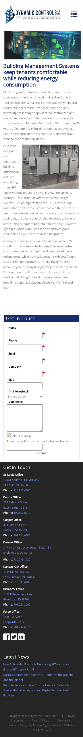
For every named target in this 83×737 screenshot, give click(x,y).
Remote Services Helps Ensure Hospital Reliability (36, 685)
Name (12, 327)
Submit (41, 453)
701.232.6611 (22, 627)
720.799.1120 (22, 559)
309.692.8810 (22, 513)
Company (15, 367)
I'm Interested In (19, 391)
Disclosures (64, 720)
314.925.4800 (22, 490)
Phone (13, 341)
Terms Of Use (40, 720)
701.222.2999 (22, 604)
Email (12, 354)
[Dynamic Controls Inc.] (32, 14)
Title (11, 380)
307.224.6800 (22, 535)
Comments (16, 402)
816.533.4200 (22, 582)
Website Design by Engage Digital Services (35, 725)
